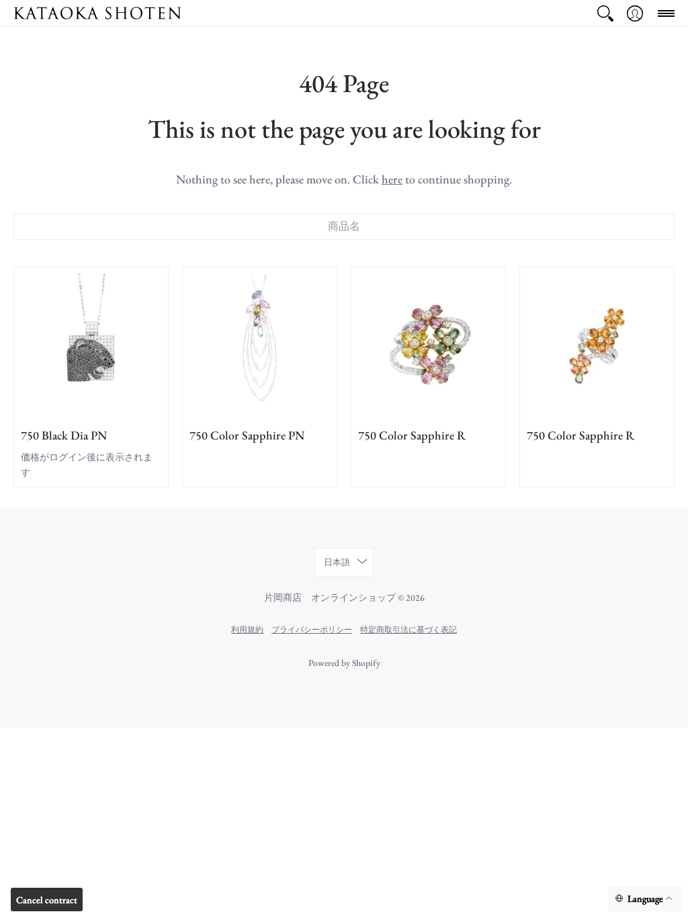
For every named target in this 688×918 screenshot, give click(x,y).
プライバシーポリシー (311, 629)
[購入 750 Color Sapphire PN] (259, 344)
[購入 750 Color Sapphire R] (428, 344)
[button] (605, 13)
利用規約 (247, 629)
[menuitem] (605, 13)
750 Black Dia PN (64, 435)
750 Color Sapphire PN (246, 435)
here (392, 179)
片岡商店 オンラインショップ (330, 597)
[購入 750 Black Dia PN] (91, 344)
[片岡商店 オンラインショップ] (97, 13)
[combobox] (344, 226)
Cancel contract (46, 900)
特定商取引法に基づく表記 (408, 629)
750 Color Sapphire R (412, 435)
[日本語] (644, 899)
